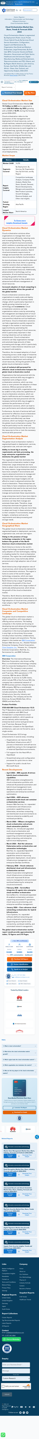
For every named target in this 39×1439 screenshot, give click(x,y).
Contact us (5, 1279)
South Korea (6, 1309)
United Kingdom (7, 1300)
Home (16, 17)
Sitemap (4, 1290)
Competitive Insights (8, 1273)
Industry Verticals (25, 1283)
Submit (7, 1394)
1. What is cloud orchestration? (12, 1046)
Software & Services (19, 21)
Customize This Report (20, 1107)
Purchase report (10, 1156)
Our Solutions (24, 1274)
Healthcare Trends (25, 1299)
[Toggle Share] (37, 1137)
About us (22, 1271)
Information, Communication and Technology (19, 19)
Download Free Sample (20, 1112)
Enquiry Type (16, 1374)
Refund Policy (6, 1285)
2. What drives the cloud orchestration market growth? (16, 1053)
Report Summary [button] (7, 87)
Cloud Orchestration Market (19, 23)
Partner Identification (21, 964)
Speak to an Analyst (21, 969)
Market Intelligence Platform (8, 1269)
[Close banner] (37, 3)
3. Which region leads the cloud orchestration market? (18, 1059)
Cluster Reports (7, 1317)
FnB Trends (23, 1297)
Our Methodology (25, 1277)
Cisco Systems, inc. (9, 647)
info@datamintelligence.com (22, 977)
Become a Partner (25, 1288)
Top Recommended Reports (11, 1320)
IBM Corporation (28, 640)
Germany (5, 1303)
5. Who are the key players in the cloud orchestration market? (18, 1072)
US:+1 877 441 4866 (19, 975)
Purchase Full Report (21, 959)
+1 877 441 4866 (10, 1335)
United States (6, 1298)
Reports (21, 17)
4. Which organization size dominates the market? (17, 1065)
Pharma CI (23, 1280)
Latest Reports (6, 1323)
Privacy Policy (6, 1288)
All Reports (5, 1326)
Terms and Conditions (9, 1282)
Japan (4, 1306)
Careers (22, 1286)
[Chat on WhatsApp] (11, 1339)
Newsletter (5, 1276)
